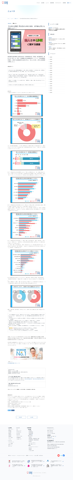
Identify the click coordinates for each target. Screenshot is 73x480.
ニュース (12, 18)
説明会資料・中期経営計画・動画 (34, 438)
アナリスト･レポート (32, 442)
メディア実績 (10, 443)
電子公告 (9, 455)
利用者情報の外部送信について (52, 448)
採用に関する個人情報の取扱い (52, 445)
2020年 (51, 70)
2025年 (51, 59)
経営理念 (9, 430)
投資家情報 (29, 427)
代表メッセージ (10, 429)
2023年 (51, 63)
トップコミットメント (50, 429)
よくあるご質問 (31, 450)
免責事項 (30, 449)
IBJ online (18, 433)
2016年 (51, 79)
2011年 (51, 90)
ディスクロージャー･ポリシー (33, 446)
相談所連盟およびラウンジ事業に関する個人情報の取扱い (56, 442)
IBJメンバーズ (17, 363)
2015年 (51, 81)
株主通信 (30, 441)
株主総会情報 (31, 433)
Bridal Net (18, 434)
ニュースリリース (55, 27)
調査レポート (15, 23)
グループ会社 (10, 437)
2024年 (51, 61)
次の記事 (31, 417)
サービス (18, 427)
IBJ (17, 429)
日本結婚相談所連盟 (11, 363)
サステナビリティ (50, 427)
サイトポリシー (14, 455)
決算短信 (30, 437)
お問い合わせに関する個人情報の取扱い (53, 447)
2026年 (51, 57)
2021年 (51, 68)
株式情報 (30, 430)
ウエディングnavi (19, 436)
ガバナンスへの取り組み (51, 433)
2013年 (51, 85)
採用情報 (49, 435)
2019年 (51, 72)
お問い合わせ (41, 455)
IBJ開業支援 (19, 437)
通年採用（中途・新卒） (51, 436)
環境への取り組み (50, 430)
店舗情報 (9, 436)
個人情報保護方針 (50, 440)
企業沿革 (9, 434)
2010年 (51, 92)
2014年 (51, 83)
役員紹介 (9, 433)
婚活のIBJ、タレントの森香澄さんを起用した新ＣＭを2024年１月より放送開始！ (57, 30)
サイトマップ (31, 455)
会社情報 (10, 427)
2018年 (51, 74)
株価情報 (30, 434)
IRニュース (10, 446)
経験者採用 (49, 437)
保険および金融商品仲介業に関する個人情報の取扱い (55, 444)
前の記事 (20, 417)
